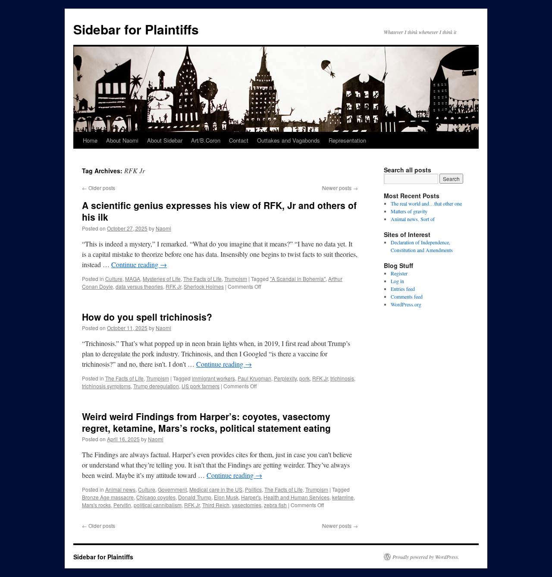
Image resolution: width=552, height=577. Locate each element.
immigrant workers (213, 378)
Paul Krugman (254, 378)
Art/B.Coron (205, 140)
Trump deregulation (156, 386)
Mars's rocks (96, 504)
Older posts (98, 187)
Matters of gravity (409, 211)
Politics (253, 489)
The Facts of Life (202, 278)
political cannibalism (158, 504)
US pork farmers (201, 386)
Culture (113, 278)
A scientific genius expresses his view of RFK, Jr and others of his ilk (219, 211)
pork (304, 378)
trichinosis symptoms (106, 386)
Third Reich (215, 504)
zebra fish (275, 504)
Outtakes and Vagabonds (288, 140)
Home (90, 140)
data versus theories (139, 286)
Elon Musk (226, 497)
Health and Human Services (296, 497)
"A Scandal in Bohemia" (298, 278)
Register (399, 273)
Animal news (120, 489)
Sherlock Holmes (204, 286)
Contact (238, 140)
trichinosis (342, 378)
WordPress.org (406, 304)
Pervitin (122, 504)
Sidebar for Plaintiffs (136, 29)
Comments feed (407, 296)
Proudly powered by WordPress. (425, 556)
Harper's (251, 497)
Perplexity (285, 378)
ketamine (343, 497)
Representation (347, 140)
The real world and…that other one (426, 203)
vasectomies (246, 504)
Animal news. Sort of (413, 218)
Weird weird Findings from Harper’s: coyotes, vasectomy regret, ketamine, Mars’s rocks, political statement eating (206, 422)
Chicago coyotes (156, 497)
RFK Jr (173, 286)
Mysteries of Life (162, 278)
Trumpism (235, 278)
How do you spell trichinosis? (147, 316)
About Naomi (122, 140)
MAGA (132, 278)
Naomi (163, 228)
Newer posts (340, 187)
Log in (397, 281)
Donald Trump (194, 497)
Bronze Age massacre (108, 497)
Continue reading (139, 264)
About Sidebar (164, 140)
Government (172, 489)
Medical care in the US (215, 489)
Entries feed (403, 288)
